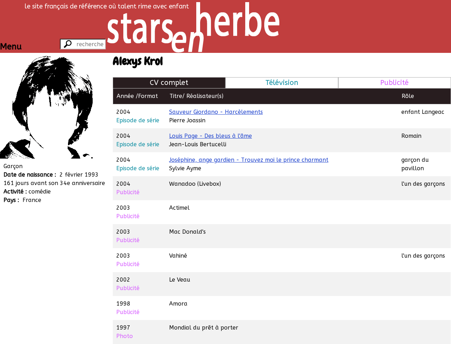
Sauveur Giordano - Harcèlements (216, 112)
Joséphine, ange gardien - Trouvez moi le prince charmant (248, 159)
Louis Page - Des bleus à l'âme (210, 136)
